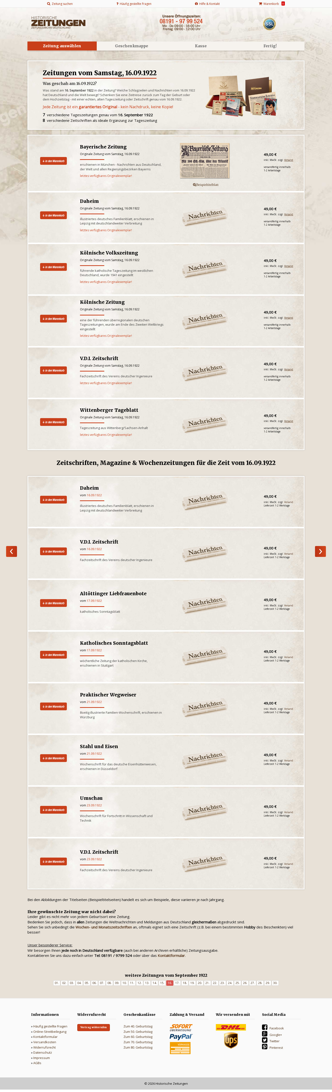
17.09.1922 (94, 601)
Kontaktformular (45, 1036)
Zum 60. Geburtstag (137, 1036)
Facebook (277, 1028)
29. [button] (268, 983)
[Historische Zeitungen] (58, 22)
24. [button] (230, 983)
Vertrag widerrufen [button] (93, 1027)
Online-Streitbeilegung (49, 1031)
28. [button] (260, 983)
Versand (288, 160)
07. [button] (102, 983)
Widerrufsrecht (44, 1047)
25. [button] (238, 983)
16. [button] (170, 983)
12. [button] (140, 983)
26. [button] (245, 983)
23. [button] (222, 983)
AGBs (37, 1063)
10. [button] (124, 983)
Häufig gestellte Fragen (50, 1026)
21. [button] (207, 983)
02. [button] (64, 983)
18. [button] (185, 983)
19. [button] (192, 983)
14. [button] (155, 983)
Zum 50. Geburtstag (137, 1031)
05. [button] (87, 983)
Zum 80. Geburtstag (137, 1047)
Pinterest (276, 1047)
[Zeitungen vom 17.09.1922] (320, 551)
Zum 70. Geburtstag (137, 1042)
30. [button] (275, 983)
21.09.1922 (94, 702)
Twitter (275, 1041)
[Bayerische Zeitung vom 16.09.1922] (214, 161)
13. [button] (147, 983)
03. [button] (72, 983)
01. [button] (57, 983)
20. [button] (200, 983)
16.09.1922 (94, 495)
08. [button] (109, 983)
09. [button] (117, 983)
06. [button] (94, 983)
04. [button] (79, 983)
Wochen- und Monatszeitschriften (104, 927)
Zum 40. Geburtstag (137, 1026)
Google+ (276, 1035)
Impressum (41, 1058)
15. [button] (162, 983)
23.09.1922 (94, 805)
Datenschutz (42, 1052)
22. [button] (215, 983)
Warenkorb (273, 4)
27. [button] (253, 983)
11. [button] (132, 983)
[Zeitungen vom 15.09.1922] (11, 551)
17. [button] (177, 983)
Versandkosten (44, 1042)
